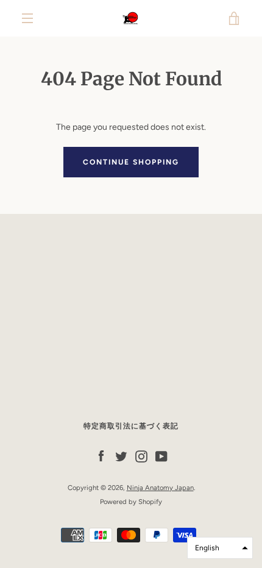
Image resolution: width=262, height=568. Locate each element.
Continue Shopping (131, 162)
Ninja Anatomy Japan (160, 487)
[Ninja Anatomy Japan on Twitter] (121, 456)
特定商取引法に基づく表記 (131, 426)
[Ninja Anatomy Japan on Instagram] (141, 456)
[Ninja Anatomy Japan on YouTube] (161, 456)
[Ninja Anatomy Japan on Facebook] (101, 456)
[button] (220, 548)
